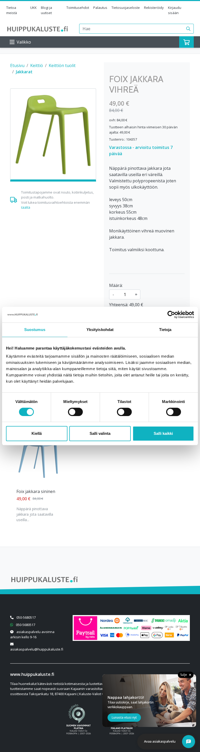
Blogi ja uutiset (46, 10)
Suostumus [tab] (34, 329)
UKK (33, 7)
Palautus (100, 7)
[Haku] (188, 29)
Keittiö (36, 65)
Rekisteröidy (154, 7)
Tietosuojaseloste (125, 7)
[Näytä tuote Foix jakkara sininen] (38, 457)
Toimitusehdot (77, 7)
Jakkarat (24, 72)
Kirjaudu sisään (174, 10)
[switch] (75, 412)
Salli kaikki (163, 433)
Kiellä (37, 433)
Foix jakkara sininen (35, 491)
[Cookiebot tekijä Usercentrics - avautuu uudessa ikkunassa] (171, 314)
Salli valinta (100, 433)
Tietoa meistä (11, 10)
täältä (25, 207)
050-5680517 (26, 617)
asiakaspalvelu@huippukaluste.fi (36, 649)
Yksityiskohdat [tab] (100, 329)
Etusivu (17, 65)
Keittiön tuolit (62, 65)
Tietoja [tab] (165, 329)
